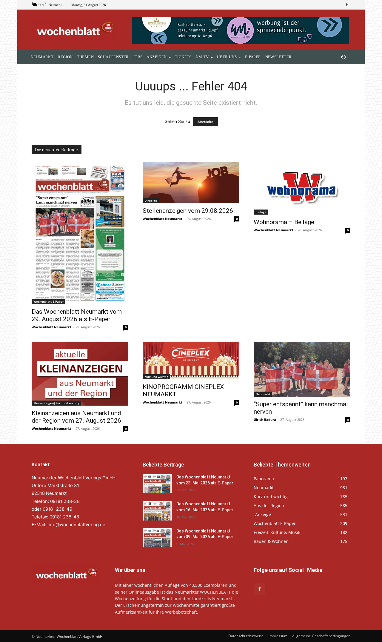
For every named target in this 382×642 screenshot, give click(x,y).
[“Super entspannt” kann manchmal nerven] (302, 369)
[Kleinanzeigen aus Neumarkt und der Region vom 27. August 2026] (80, 374)
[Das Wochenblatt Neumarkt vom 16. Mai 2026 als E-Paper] (157, 510)
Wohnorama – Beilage (284, 222)
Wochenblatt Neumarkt (51, 327)
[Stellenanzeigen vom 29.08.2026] (191, 182)
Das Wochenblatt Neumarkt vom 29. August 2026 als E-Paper (77, 315)
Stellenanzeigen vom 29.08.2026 (188, 210)
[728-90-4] (241, 30)
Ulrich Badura (265, 419)
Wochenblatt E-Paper (48, 301)
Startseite (205, 122)
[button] (343, 57)
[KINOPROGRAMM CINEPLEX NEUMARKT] (191, 360)
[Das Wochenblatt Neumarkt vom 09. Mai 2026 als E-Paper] (157, 537)
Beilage (261, 212)
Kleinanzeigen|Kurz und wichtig (56, 403)
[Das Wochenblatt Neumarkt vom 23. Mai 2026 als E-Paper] (157, 483)
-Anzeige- (151, 200)
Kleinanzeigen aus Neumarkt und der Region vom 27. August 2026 (76, 416)
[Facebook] (346, 4)
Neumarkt (262, 394)
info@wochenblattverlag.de (76, 524)
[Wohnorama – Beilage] (302, 188)
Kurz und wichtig (156, 377)
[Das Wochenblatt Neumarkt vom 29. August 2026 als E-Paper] (80, 233)
